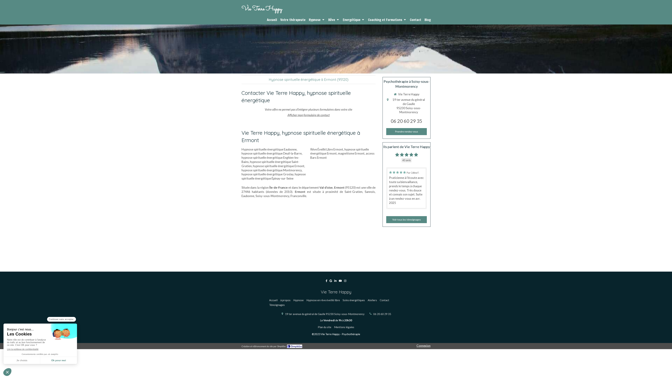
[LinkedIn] (335, 281)
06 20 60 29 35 (406, 121)
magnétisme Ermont (351, 153)
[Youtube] (340, 281)
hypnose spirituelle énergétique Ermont (278, 166)
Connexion (423, 346)
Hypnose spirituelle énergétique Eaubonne (269, 149)
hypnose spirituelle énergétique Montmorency (271, 170)
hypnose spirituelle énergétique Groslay (267, 174)
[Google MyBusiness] (331, 281)
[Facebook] (326, 281)
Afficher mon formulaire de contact (309, 115)
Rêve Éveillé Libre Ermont (326, 149)
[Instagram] (345, 281)
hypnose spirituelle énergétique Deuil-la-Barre (271, 153)
